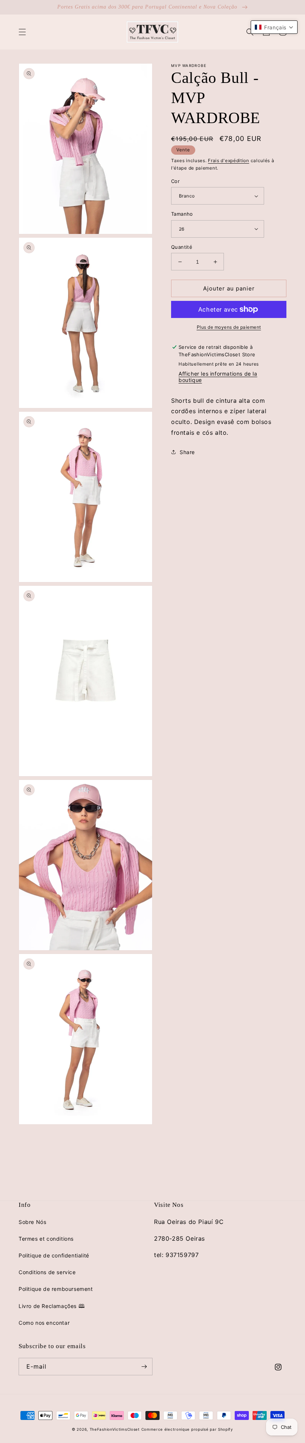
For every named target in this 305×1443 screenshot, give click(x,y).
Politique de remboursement (56, 1289)
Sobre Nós (32, 1222)
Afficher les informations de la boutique (218, 376)
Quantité (181, 247)
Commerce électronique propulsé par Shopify (187, 1429)
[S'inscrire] (144, 1366)
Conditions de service (47, 1272)
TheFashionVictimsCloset (115, 1429)
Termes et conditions (46, 1238)
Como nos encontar (44, 1323)
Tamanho (182, 214)
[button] (22, 32)
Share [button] (187, 452)
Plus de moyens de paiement (229, 327)
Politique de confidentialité (54, 1255)
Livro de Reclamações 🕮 (52, 1306)
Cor (175, 181)
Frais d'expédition (228, 160)
